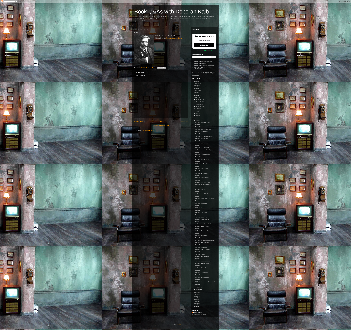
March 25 (197, 157)
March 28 (197, 140)
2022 (195, 90)
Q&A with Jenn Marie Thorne (203, 189)
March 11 (197, 228)
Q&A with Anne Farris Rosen (202, 242)
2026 (195, 81)
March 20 (197, 180)
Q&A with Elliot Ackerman (202, 208)
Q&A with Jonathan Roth (201, 168)
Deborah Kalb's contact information (203, 61)
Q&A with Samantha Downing (203, 150)
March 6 (197, 258)
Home (162, 122)
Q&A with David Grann (201, 247)
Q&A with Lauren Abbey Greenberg (204, 198)
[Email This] (158, 68)
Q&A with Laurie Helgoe (201, 212)
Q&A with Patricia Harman (202, 159)
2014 (195, 301)
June (197, 113)
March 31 (197, 124)
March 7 (197, 251)
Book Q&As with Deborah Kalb (171, 11)
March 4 (197, 270)
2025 (195, 83)
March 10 (197, 233)
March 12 (197, 221)
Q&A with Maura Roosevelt (202, 261)
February (198, 287)
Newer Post (138, 122)
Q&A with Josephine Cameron (203, 184)
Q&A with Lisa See (200, 254)
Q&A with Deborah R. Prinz (202, 194)
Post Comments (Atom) (148, 130)
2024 (195, 86)
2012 (195, 306)
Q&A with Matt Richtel (201, 217)
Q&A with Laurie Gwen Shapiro (203, 224)
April (197, 118)
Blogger (179, 324)
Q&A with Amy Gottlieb (201, 173)
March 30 (197, 127)
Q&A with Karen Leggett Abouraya (204, 136)
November (199, 101)
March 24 (197, 161)
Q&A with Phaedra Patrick (202, 177)
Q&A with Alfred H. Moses (202, 226)
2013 (195, 304)
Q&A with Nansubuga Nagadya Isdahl (205, 240)
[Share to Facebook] (163, 68)
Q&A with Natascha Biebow (202, 122)
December (199, 99)
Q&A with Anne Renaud (201, 143)
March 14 (197, 210)
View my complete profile (199, 314)
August (198, 108)
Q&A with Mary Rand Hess (202, 231)
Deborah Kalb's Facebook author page (204, 65)
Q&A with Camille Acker (201, 164)
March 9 (197, 238)
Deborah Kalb (198, 312)
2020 (195, 95)
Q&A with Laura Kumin (201, 203)
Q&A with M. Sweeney (201, 235)
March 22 (197, 170)
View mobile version (161, 125)
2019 (195, 97)
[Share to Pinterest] (165, 68)
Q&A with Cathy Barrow (201, 272)
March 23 (197, 166)
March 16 (197, 201)
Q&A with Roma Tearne (201, 138)
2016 (195, 297)
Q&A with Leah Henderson (202, 256)
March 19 (197, 187)
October (198, 104)
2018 (195, 292)
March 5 (197, 265)
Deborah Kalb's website (200, 63)
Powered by (200, 50)
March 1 (197, 284)
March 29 (197, 134)
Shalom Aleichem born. (174, 38)
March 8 (197, 244)
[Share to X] (162, 68)
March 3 (197, 275)
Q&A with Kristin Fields (201, 131)
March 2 (197, 279)
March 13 (197, 214)
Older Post (184, 122)
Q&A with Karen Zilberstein (202, 154)
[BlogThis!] (160, 68)
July (197, 111)
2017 (195, 294)
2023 (195, 88)
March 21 (197, 175)
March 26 (197, 152)
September (199, 106)
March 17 (197, 196)
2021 (195, 92)
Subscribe (204, 45)
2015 (195, 299)
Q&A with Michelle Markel (202, 277)
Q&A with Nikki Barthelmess (202, 249)
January (198, 289)
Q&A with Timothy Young (202, 263)
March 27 (197, 145)
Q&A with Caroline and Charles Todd (205, 282)
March (197, 120)
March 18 (197, 191)
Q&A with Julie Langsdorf (202, 147)
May (197, 115)
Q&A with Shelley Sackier (202, 219)
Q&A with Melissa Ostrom (202, 268)
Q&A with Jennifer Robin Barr (203, 129)
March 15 (197, 205)
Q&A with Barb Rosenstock (202, 182)
